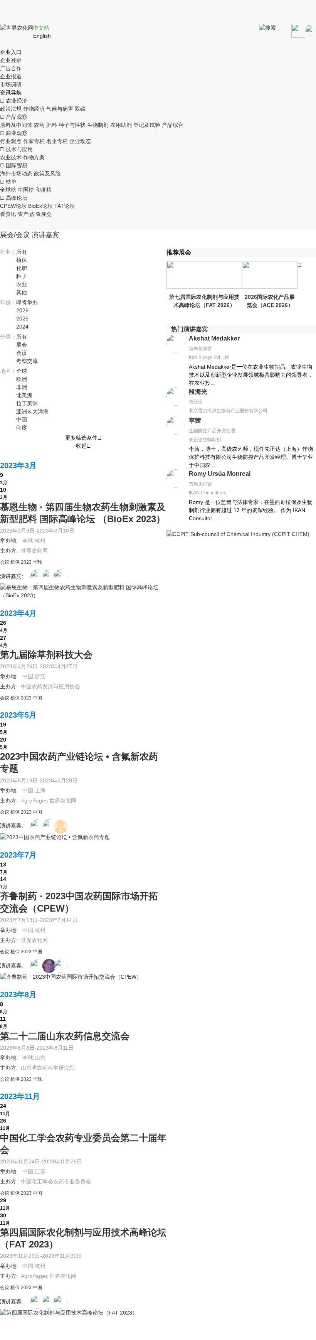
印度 (21, 428)
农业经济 (13, 101)
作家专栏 (34, 141)
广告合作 (11, 68)
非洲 (21, 387)
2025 (22, 318)
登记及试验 (146, 125)
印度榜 (43, 190)
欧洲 (21, 379)
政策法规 (11, 109)
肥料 (51, 125)
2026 (22, 310)
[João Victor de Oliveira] (60, 1302)
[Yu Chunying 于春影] (60, 826)
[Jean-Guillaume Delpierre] (49, 966)
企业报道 (11, 76)
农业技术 (11, 157)
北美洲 (24, 395)
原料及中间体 (16, 125)
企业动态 (80, 141)
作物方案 (34, 157)
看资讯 (8, 214)
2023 (26, 562)
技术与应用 (16, 149)
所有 (21, 252)
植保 (21, 260)
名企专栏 (57, 141)
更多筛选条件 (83, 438)
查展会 (43, 214)
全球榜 (8, 190)
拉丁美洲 (27, 403)
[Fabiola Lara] (49, 576)
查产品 (26, 214)
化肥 (21, 268)
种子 (21, 276)
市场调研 (11, 84)
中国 (21, 419)
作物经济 (34, 109)
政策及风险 (47, 173)
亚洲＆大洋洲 (32, 411)
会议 (21, 353)
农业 (21, 284)
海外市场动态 (16, 173)
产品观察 (13, 117)
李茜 (195, 420)
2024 (22, 327)
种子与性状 (72, 125)
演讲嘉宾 (45, 235)
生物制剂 (98, 125)
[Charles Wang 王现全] (49, 826)
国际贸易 (13, 165)
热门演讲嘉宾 (189, 329)
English (42, 36)
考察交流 (27, 361)
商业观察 (13, 133)
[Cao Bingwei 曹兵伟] (37, 966)
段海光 (198, 391)
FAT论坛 (64, 206)
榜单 (8, 182)
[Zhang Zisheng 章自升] (49, 1302)
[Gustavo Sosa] (37, 576)
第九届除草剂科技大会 (46, 654)
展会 (21, 345)
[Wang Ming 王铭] (60, 966)
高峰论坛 (13, 198)
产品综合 (172, 125)
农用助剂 (121, 125)
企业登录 (11, 60)
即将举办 (27, 302)
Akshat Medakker (214, 338)
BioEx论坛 (40, 206)
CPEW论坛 (13, 206)
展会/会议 (15, 235)
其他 (21, 292)
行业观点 (11, 141)
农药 (39, 125)
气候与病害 (59, 109)
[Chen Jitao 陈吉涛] (37, 1302)
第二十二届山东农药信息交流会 (64, 1036)
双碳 (80, 109)
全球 (21, 371)
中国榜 (26, 190)
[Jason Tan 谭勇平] (60, 576)
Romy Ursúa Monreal (219, 473)
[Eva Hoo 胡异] (37, 826)
